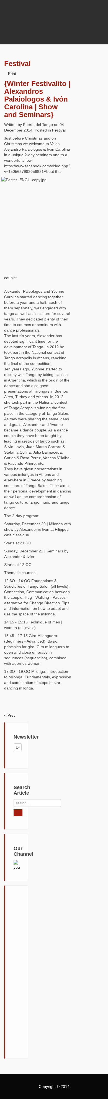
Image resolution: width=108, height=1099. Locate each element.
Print (12, 73)
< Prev (10, 715)
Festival (59, 130)
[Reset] (18, 812)
